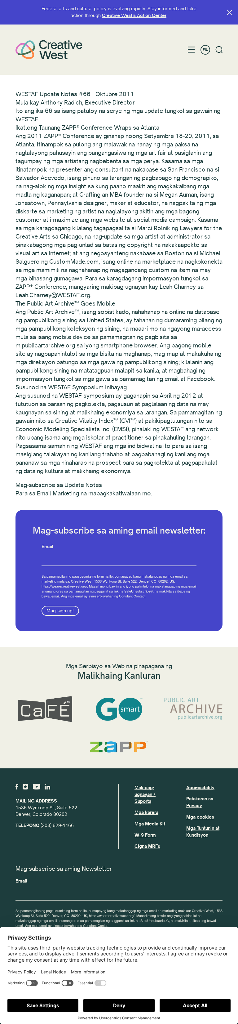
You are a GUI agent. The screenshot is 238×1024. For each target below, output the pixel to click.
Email (47, 546)
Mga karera (146, 812)
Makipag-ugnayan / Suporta (145, 794)
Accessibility (200, 787)
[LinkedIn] (47, 786)
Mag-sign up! (60, 611)
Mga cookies (200, 817)
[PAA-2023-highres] (193, 709)
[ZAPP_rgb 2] (119, 746)
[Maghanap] (219, 49)
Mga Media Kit (149, 824)
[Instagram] (25, 786)
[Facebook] (16, 786)
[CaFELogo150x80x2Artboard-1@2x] (44, 709)
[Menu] (191, 50)
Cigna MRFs (147, 846)
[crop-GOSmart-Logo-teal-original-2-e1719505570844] (119, 709)
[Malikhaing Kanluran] (48, 49)
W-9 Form (145, 835)
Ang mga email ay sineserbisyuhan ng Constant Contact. (103, 595)
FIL (205, 50)
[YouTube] (36, 786)
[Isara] (229, 12)
